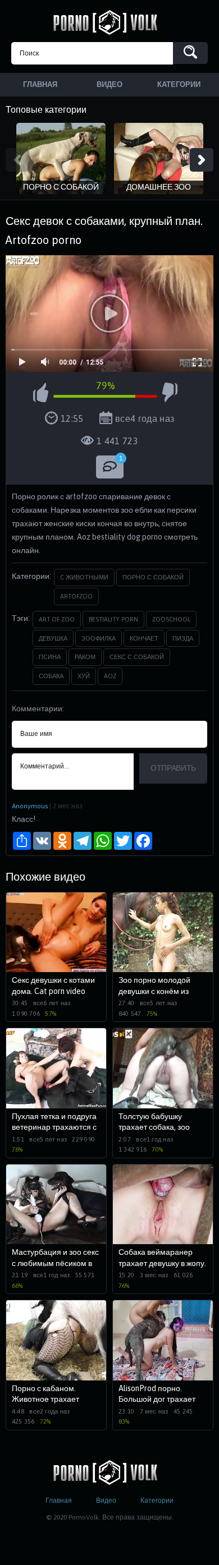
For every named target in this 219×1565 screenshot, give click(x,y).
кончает (144, 638)
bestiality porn (113, 619)
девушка (53, 638)
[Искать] (190, 53)
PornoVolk (109, 22)
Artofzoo (76, 596)
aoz (110, 676)
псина (50, 656)
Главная (58, 1500)
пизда (182, 638)
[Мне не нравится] (170, 394)
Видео (106, 1500)
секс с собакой (137, 656)
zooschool (171, 619)
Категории (157, 1500)
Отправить (173, 767)
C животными (84, 577)
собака (51, 676)
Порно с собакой (153, 577)
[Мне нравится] (41, 394)
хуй (83, 676)
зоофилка (98, 638)
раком (85, 656)
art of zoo (57, 619)
